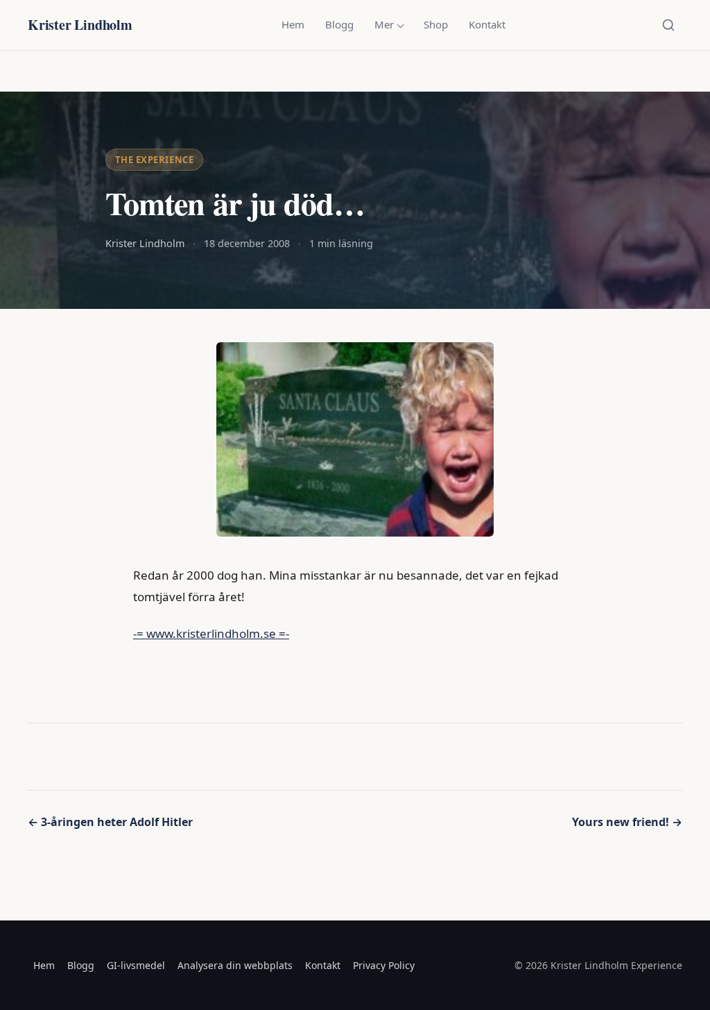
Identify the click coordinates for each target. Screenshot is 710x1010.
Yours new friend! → (627, 822)
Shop (436, 24)
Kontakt (487, 24)
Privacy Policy (384, 965)
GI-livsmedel (136, 965)
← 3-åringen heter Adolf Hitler (110, 822)
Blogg (339, 24)
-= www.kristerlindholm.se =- (211, 633)
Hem (293, 24)
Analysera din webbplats (235, 965)
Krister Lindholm (80, 25)
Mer (384, 24)
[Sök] (668, 25)
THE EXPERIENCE (154, 159)
